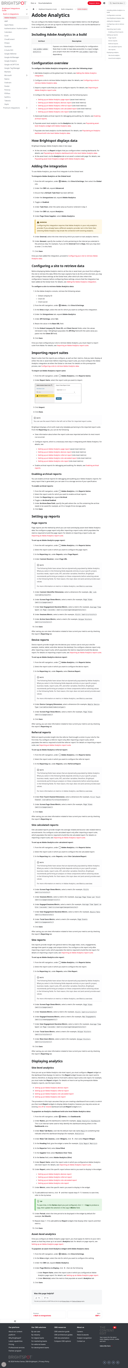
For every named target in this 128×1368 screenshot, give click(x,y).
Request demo (94, 3)
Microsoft (8, 75)
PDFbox (7, 93)
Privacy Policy (66, 1301)
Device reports (112, 41)
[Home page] (33, 9)
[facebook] (109, 1362)
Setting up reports (112, 35)
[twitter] (104, 1362)
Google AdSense (10, 54)
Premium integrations (11, 108)
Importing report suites (114, 29)
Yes (39, 1298)
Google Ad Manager (11, 57)
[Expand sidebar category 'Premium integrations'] (27, 107)
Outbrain (7, 82)
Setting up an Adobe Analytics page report (54, 99)
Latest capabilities (15, 1341)
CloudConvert (9, 39)
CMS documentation (61, 1338)
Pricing (11, 1344)
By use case (35, 1331)
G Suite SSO (8, 50)
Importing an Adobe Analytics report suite (72, 345)
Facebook (7, 46)
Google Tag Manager (12, 68)
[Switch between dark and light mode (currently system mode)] (104, 3)
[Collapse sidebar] (15, 1321)
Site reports (112, 49)
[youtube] (113, 1362)
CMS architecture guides (63, 1335)
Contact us (81, 1341)
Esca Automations (45, 3)
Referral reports (113, 43)
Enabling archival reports (115, 32)
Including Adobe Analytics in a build (116, 11)
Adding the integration (113, 21)
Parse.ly (7, 90)
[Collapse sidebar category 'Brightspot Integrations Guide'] (27, 9)
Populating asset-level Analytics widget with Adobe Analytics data (59, 159)
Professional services (17, 1347)
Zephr (6, 104)
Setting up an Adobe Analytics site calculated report (57, 109)
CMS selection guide (61, 1331)
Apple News (9, 25)
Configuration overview (114, 15)
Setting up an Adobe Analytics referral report (55, 106)
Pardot (6, 86)
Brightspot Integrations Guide (11, 9)
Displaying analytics (113, 52)
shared (48, 1107)
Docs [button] (32, 3)
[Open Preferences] (3, 1364)
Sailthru (7, 97)
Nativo (6, 79)
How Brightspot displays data (115, 18)
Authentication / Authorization (15, 28)
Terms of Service (76, 1301)
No (47, 1298)
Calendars (8, 32)
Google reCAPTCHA (11, 64)
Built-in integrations (11, 14)
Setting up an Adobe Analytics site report (53, 112)
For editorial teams (38, 1344)
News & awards (83, 1335)
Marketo (7, 72)
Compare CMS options (62, 1341)
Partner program (15, 1351)
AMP (6, 21)
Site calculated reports (115, 46)
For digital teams (37, 1338)
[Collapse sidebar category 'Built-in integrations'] (27, 14)
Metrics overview (85, 586)
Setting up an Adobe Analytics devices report (55, 103)
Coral (6, 36)
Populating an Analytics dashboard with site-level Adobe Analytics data (70, 153)
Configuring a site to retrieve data (115, 25)
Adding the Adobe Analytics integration (81, 282)
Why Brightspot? (15, 1338)
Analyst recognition (84, 1338)
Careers (80, 1331)
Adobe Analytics (10, 18)
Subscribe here (105, 1346)
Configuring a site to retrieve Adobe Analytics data (60, 366)
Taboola (7, 101)
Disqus (7, 43)
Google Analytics (10, 61)
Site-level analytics (114, 55)
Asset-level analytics (114, 58)
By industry (35, 1335)
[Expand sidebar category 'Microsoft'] (27, 75)
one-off (40, 1107)
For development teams (40, 1347)
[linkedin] (117, 1362)
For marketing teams (39, 1341)
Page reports (112, 38)
